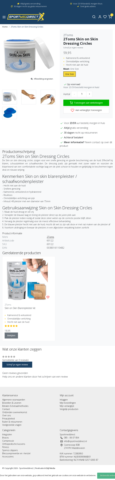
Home (5, 26)
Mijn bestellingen (68, 402)
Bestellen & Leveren (11, 402)
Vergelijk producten (69, 409)
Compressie (8, 440)
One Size (69, 74)
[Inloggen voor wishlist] (48, 297)
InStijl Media (49, 468)
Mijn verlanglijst (67, 406)
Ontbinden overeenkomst (14, 412)
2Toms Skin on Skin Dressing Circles (27, 26)
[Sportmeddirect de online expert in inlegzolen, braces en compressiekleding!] (26, 17)
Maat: (71, 68)
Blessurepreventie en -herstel (16, 453)
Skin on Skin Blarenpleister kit (20, 308)
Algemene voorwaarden (13, 399)
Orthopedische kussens (13, 443)
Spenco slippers (10, 450)
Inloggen (64, 399)
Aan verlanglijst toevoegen (88, 110)
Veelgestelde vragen (11, 424)
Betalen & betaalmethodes (15, 406)
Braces (5, 437)
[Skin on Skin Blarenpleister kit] (29, 280)
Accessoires (8, 456)
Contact (6, 409)
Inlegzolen (7, 434)
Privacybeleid (8, 418)
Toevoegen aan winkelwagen (88, 102)
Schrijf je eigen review (73, 47)
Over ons (6, 415)
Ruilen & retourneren (12, 421)
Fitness (5, 447)
